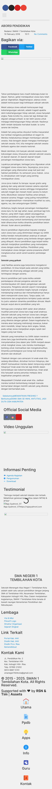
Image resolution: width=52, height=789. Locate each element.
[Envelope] (24, 8)
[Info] (26, 747)
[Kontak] (26, 778)
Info (26, 753)
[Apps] (26, 732)
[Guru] (26, 762)
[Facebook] (5, 8)
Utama (26, 707)
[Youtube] (18, 8)
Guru (26, 768)
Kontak (26, 784)
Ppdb (26, 722)
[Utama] (26, 701)
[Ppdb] (26, 717)
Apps (26, 738)
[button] (4, 15)
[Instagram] (11, 8)
